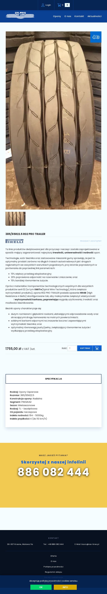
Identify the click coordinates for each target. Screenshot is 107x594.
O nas (67, 16)
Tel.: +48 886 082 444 (53, 544)
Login (48, 5)
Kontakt (79, 16)
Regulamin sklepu (53, 572)
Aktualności (94, 16)
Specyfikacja (53, 378)
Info (65, 587)
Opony (57, 16)
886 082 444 (54, 472)
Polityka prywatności (53, 567)
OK (41, 587)
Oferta (53, 556)
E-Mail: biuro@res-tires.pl (87, 544)
